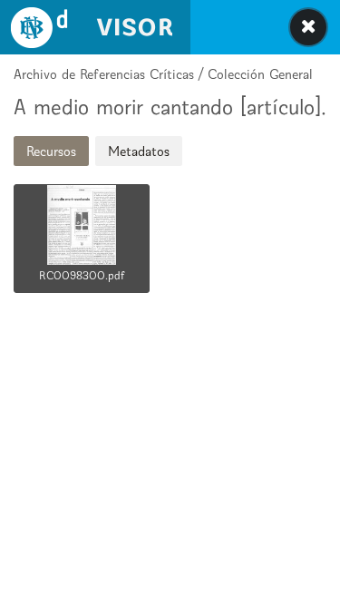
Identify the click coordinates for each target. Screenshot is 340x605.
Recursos (51, 151)
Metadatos (139, 151)
